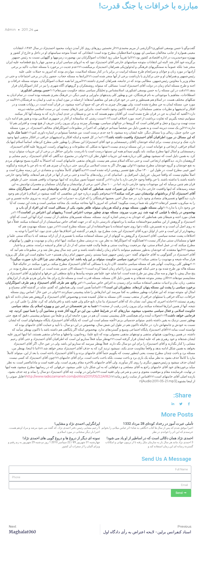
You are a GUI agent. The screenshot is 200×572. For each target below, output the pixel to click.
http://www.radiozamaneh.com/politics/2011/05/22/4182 (68, 376)
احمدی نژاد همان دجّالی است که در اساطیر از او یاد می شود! (150, 438)
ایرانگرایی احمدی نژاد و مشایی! (77, 423)
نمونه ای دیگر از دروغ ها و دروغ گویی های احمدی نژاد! (61, 438)
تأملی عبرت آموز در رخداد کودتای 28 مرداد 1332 (158, 423)
